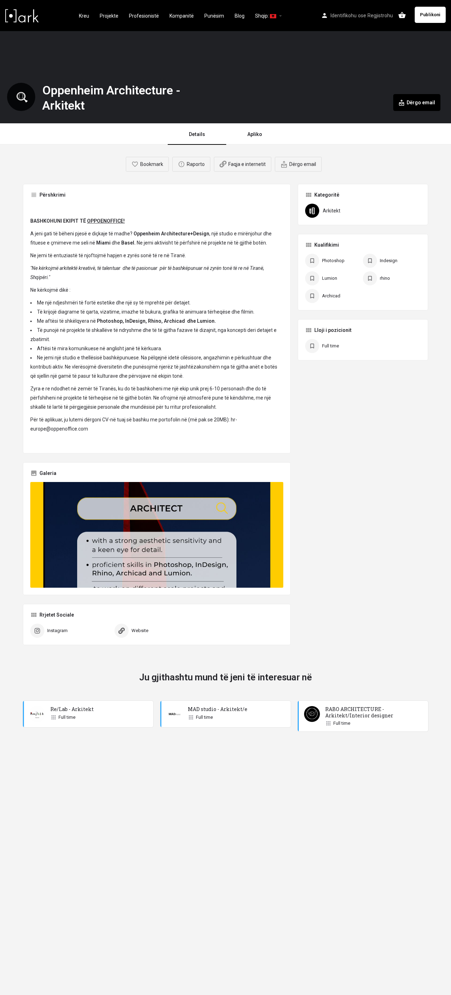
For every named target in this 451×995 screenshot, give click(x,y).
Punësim (214, 16)
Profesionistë (144, 16)
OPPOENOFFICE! (106, 221)
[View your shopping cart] (402, 15)
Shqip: (262, 16)
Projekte (109, 16)
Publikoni (430, 14)
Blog (240, 16)
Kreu (84, 16)
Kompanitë (181, 16)
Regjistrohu (380, 15)
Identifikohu (343, 15)
